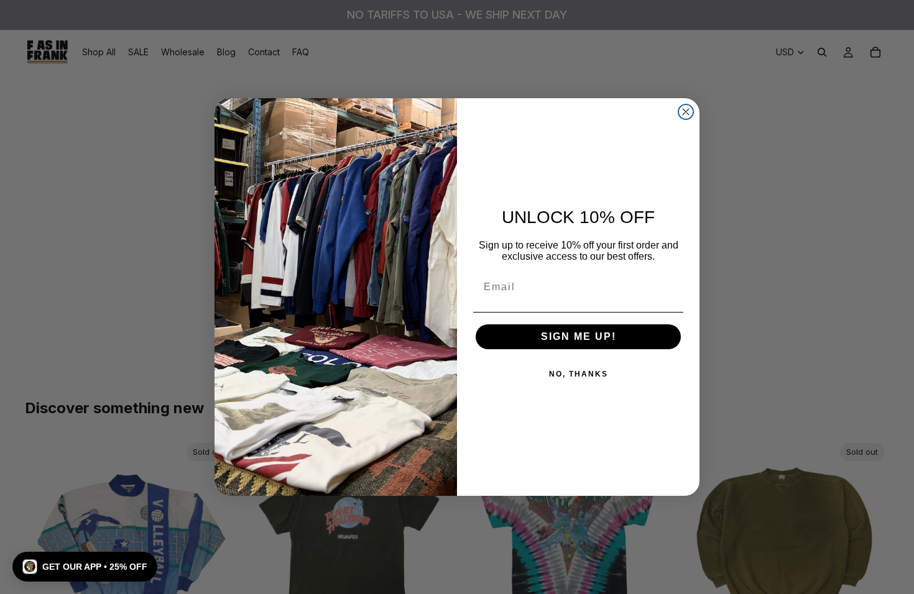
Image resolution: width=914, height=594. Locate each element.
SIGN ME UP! (578, 336)
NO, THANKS (578, 374)
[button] (84, 567)
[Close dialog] (685, 111)
